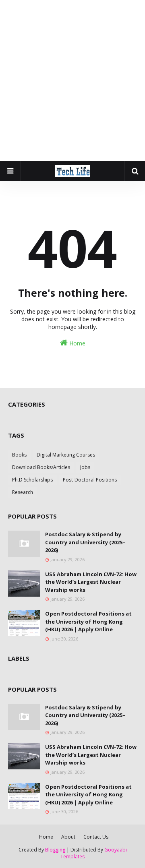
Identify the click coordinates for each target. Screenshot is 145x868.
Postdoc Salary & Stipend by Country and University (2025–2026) (85, 542)
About (68, 836)
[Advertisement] (72, 80)
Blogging (55, 849)
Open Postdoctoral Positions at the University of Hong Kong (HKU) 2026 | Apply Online (88, 621)
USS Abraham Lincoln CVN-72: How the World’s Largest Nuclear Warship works (91, 581)
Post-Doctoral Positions (90, 479)
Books (19, 454)
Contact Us (95, 836)
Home (76, 343)
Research (22, 492)
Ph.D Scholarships (32, 479)
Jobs (85, 467)
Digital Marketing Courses (66, 454)
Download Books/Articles (41, 467)
